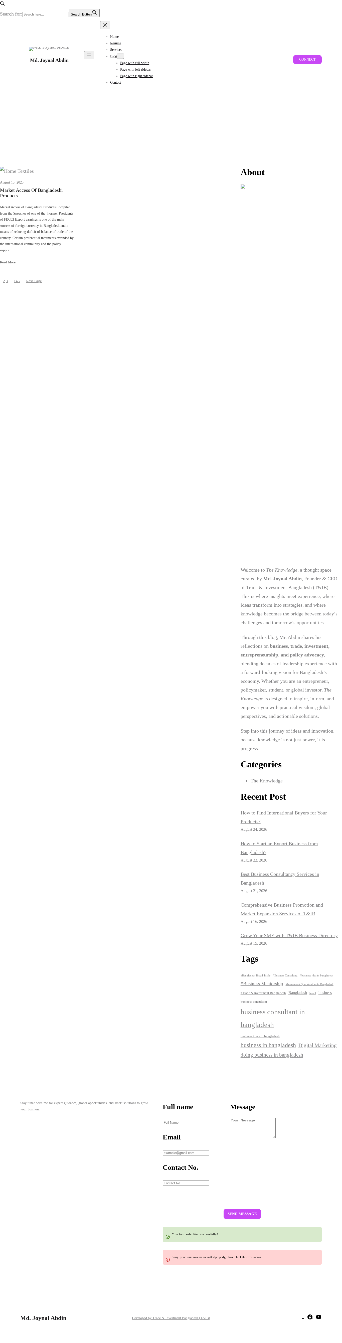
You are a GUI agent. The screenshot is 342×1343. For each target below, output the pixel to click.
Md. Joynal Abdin (49, 60)
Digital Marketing (317, 1045)
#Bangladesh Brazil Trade (255, 975)
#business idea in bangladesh (316, 975)
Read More (8, 262)
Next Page (34, 281)
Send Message (242, 1214)
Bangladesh (297, 992)
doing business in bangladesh (272, 1055)
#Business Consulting (285, 975)
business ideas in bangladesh (260, 1036)
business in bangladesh (268, 1045)
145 (17, 281)
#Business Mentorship (262, 983)
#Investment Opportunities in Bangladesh (309, 984)
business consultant (254, 1001)
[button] (2, 4)
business (325, 992)
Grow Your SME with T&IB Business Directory (289, 935)
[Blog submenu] (120, 56)
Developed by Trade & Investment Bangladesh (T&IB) (171, 1318)
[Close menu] (105, 25)
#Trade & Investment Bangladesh (263, 993)
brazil (312, 993)
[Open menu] (89, 55)
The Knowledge (267, 780)
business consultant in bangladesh (273, 1018)
